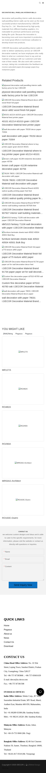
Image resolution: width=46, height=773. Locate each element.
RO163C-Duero (10, 518)
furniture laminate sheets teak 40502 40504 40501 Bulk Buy (20, 241)
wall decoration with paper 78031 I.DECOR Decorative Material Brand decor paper (20, 299)
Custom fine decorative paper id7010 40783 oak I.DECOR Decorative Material (22, 285)
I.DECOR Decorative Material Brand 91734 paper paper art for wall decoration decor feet (23, 270)
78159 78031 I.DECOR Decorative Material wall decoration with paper (19, 182)
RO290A (6, 444)
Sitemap (5, 768)
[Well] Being (8, 334)
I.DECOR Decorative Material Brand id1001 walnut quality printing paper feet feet (22, 197)
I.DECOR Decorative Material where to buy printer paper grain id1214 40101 (21, 152)
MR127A (6, 370)
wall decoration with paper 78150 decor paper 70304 (22, 138)
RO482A (6, 407)
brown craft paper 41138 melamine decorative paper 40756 (19, 167)
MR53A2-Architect (11, 481)
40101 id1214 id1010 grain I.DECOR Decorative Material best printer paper (21, 123)
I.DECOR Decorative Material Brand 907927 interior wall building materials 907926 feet (21, 211)
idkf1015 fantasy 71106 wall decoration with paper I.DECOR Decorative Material (22, 226)
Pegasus (28, 334)
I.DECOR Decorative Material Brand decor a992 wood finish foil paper (20, 108)
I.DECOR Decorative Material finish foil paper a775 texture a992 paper (22, 255)
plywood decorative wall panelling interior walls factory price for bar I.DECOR (23, 94)
